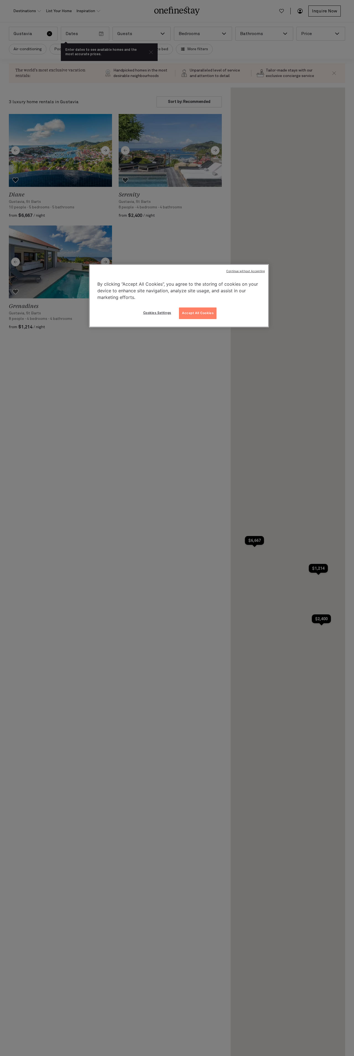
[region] (179, 296)
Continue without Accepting (245, 271)
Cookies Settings (157, 313)
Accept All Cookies (198, 313)
